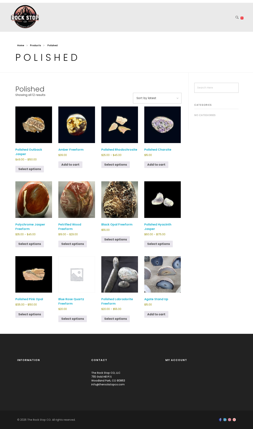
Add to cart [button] (70, 164)
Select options (29, 169)
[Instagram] (229, 419)
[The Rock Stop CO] (25, 16)
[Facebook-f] (220, 419)
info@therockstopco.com (108, 384)
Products (35, 45)
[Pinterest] (234, 419)
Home (20, 45)
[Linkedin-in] (225, 419)
